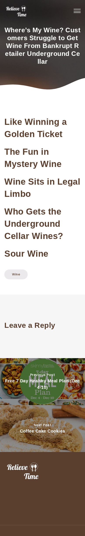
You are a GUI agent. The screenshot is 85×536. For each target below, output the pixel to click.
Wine (16, 274)
